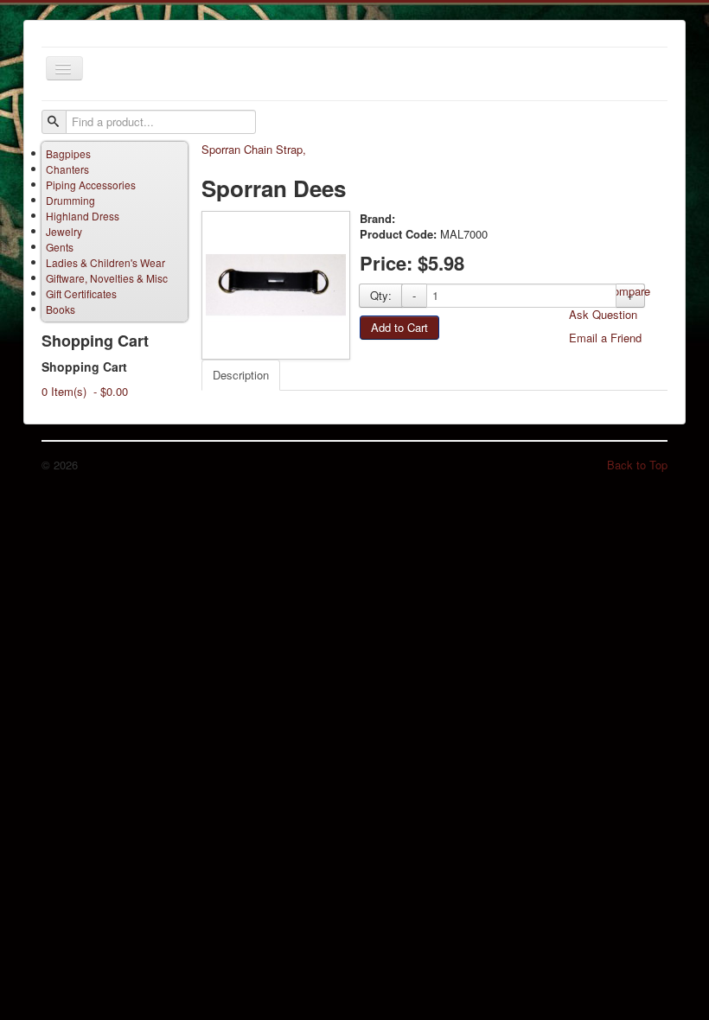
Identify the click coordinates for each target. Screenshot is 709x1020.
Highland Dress (82, 215)
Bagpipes (68, 153)
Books (60, 309)
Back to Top (637, 464)
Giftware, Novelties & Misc (107, 278)
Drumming (70, 200)
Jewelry (64, 231)
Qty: (381, 295)
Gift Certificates (81, 293)
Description (241, 375)
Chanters (67, 169)
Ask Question (603, 314)
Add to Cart (399, 327)
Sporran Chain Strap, (253, 149)
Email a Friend (605, 337)
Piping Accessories (91, 184)
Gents (59, 246)
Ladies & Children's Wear (105, 262)
